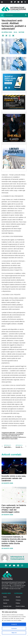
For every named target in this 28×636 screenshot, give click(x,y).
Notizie (21, 32)
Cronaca (18, 600)
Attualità (18, 597)
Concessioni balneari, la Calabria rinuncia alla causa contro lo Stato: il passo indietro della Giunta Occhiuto (14, 541)
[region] (14, 622)
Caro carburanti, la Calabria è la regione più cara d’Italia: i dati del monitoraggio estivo (14, 508)
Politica (18, 603)
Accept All (14, 624)
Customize (14, 628)
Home (5, 597)
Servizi (5, 603)
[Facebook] (11, 1)
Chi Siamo (6, 600)
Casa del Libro (7, 606)
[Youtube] (18, 1)
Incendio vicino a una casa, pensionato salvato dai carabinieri (14, 478)
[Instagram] (25, 1)
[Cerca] (26, 15)
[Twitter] (14, 1)
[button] (2, 2)
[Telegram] (21, 1)
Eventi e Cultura (20, 606)
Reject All (14, 632)
